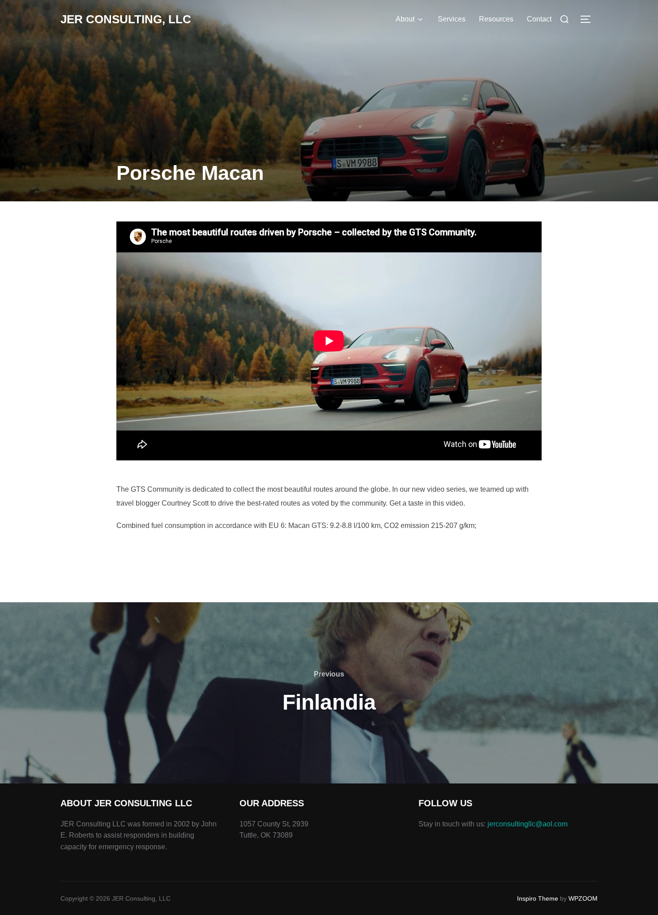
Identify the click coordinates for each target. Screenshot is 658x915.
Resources (496, 19)
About (405, 19)
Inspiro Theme (537, 898)
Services (452, 19)
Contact (539, 19)
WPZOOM (583, 898)
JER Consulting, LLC (125, 19)
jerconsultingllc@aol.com (527, 824)
